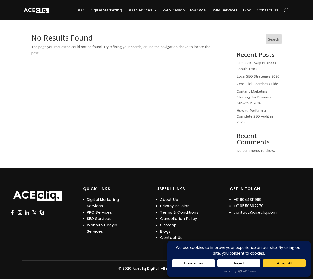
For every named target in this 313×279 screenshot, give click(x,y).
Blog (247, 10)
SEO (80, 10)
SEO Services (139, 10)
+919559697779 (249, 205)
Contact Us (267, 10)
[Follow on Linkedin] (27, 212)
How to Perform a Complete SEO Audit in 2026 (255, 116)
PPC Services (99, 212)
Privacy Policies (174, 205)
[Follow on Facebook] (12, 212)
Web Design (174, 10)
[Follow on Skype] (41, 212)
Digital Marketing (106, 10)
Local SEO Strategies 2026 (258, 76)
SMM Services (224, 10)
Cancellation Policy (178, 218)
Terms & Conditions (179, 212)
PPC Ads (198, 10)
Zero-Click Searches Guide (257, 83)
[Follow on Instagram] (19, 212)
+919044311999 (248, 199)
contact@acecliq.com (255, 212)
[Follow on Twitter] (34, 212)
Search (273, 39)
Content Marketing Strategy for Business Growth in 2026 (254, 97)
